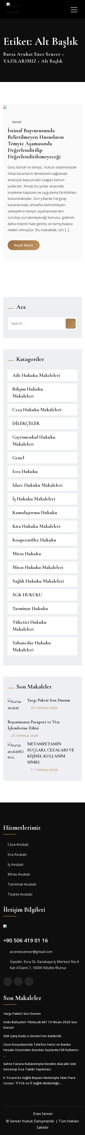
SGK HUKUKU (27, 595)
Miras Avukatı (19, 874)
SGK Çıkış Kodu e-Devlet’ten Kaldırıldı (32, 1036)
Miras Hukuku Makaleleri (37, 567)
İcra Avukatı (17, 854)
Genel (16, 122)
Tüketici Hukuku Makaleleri (29, 625)
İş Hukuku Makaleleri (33, 499)
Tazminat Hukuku (30, 608)
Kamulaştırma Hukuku (34, 512)
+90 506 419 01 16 (25, 940)
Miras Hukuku (26, 554)
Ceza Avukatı (18, 844)
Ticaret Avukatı (20, 894)
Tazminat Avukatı (22, 884)
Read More (23, 245)
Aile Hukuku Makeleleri (36, 375)
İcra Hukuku (25, 471)
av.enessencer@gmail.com (31, 951)
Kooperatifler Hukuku (34, 540)
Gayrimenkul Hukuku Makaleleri (33, 440)
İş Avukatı (15, 864)
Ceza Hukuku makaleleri (36, 410)
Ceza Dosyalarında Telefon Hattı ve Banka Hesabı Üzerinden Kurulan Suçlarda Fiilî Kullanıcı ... (40, 1049)
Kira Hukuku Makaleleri (36, 526)
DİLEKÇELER (26, 423)
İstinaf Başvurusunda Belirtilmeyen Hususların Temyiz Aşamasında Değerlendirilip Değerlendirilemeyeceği (36, 143)
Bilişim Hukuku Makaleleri (27, 392)
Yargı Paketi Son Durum (48, 700)
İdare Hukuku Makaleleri (37, 485)
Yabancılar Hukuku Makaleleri (31, 646)
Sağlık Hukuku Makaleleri (38, 581)
